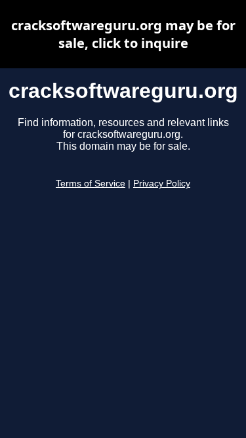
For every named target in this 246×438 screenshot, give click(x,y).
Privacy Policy (161, 183)
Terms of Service (90, 183)
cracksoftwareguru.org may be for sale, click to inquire (123, 34)
